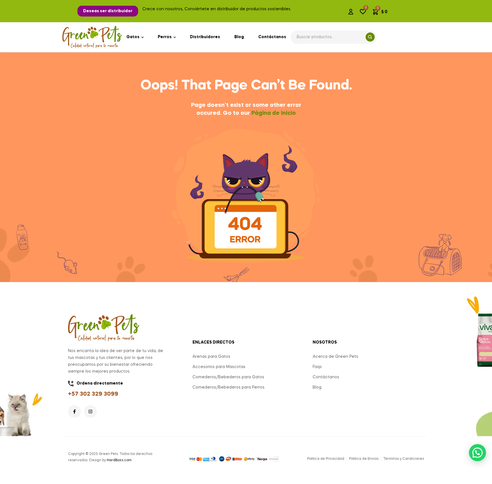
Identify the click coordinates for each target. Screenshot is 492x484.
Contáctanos (326, 377)
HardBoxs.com (119, 460)
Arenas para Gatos (211, 357)
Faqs (317, 367)
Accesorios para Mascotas (218, 367)
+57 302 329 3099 (93, 394)
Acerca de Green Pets (335, 357)
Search (370, 37)
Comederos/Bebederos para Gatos (228, 377)
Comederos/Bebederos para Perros (228, 387)
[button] (107, 11)
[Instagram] (90, 411)
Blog (317, 387)
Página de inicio (273, 113)
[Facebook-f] (74, 411)
